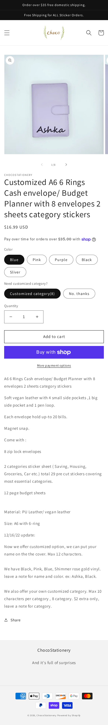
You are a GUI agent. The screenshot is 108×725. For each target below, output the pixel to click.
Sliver (15, 272)
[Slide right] (66, 165)
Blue (14, 259)
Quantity (11, 306)
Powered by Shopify (69, 715)
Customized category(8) (32, 293)
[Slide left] (42, 165)
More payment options (54, 365)
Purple (61, 259)
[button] (7, 33)
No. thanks (79, 293)
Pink (37, 259)
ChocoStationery (46, 715)
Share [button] (16, 619)
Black (87, 259)
